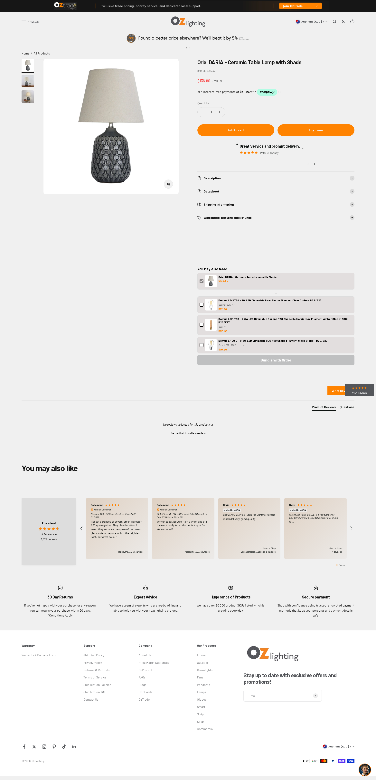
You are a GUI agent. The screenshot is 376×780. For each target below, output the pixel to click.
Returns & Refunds (96, 670)
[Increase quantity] (219, 112)
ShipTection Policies (97, 684)
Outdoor (202, 662)
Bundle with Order (276, 360)
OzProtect (145, 670)
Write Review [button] (341, 390)
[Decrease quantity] (203, 112)
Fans (200, 677)
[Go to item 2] (28, 81)
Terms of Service (95, 677)
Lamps (201, 692)
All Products (42, 53)
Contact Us (91, 699)
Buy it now (316, 130)
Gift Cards (145, 692)
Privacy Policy (92, 662)
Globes (202, 699)
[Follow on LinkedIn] (74, 746)
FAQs (142, 677)
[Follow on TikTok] (64, 746)
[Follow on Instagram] (44, 746)
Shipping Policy (93, 655)
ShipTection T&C (94, 692)
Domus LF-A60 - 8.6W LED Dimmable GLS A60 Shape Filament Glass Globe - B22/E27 (272, 340)
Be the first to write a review (188, 433)
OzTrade (144, 699)
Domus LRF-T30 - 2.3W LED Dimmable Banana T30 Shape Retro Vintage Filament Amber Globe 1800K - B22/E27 (284, 320)
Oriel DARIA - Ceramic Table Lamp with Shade (247, 277)
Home (25, 53)
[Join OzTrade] (188, 6)
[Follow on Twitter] (34, 746)
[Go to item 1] (28, 66)
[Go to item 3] (28, 97)
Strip (200, 714)
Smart (201, 706)
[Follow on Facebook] (24, 746)
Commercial (205, 729)
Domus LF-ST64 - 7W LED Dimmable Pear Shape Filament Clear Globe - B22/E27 (269, 300)
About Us (145, 655)
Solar (200, 721)
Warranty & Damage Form (39, 655)
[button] (188, 432)
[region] (216, 528)
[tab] (324, 408)
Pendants (203, 684)
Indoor (201, 655)
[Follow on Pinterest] (54, 746)
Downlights (205, 670)
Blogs (142, 684)
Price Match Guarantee (154, 662)
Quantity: (203, 103)
